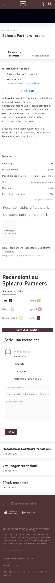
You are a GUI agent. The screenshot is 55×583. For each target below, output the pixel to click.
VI (10, 575)
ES (15, 572)
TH (50, 572)
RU (5, 572)
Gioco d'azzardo (9, 30)
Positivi (32, 300)
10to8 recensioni (16, 482)
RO (36, 572)
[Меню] (4, 4)
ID (28, 572)
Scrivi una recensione (27, 330)
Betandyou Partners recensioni (27, 449)
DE (19, 572)
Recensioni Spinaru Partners (24, 207)
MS (46, 572)
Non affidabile (10, 317)
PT (24, 572)
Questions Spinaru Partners (24, 215)
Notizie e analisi (40, 55)
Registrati (27, 91)
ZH (41, 572)
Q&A (20, 291)
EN (10, 572)
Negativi (32, 309)
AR (5, 575)
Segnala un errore (44, 200)
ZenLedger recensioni (20, 466)
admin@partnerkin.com (13, 550)
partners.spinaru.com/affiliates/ (23, 83)
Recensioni (9, 291)
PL (32, 572)
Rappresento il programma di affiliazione (22, 256)
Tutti (4, 300)
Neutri (5, 309)
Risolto (31, 317)
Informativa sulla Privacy (22, 559)
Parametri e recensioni (14, 54)
